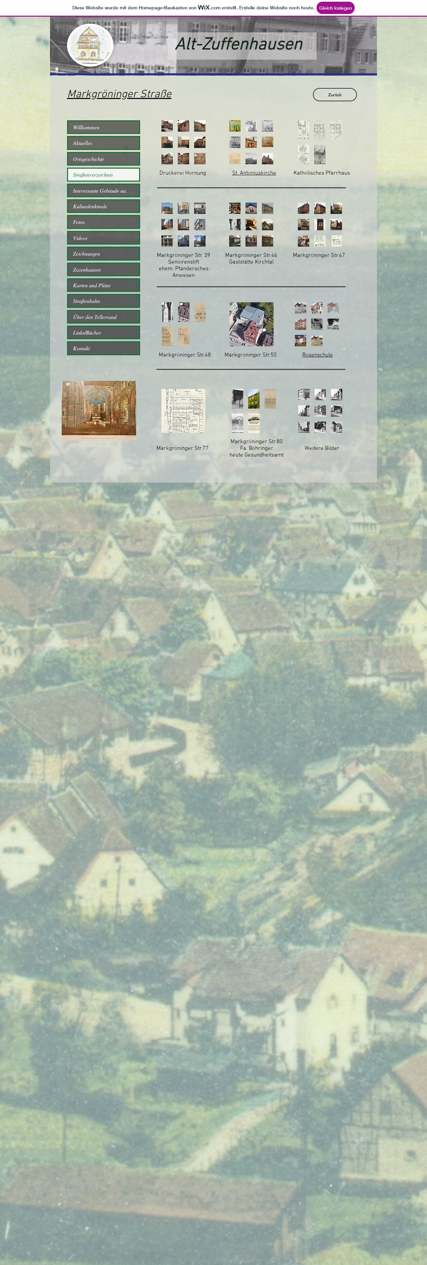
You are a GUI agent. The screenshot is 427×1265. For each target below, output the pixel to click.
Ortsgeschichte (88, 158)
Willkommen (86, 127)
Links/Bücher (87, 332)
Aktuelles (82, 142)
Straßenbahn (86, 300)
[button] (167, 126)
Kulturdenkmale (90, 206)
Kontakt (81, 348)
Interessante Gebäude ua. (100, 190)
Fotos (79, 221)
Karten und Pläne (92, 285)
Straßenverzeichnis (93, 174)
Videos (80, 237)
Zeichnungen (86, 253)
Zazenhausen (87, 269)
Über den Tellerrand (94, 316)
